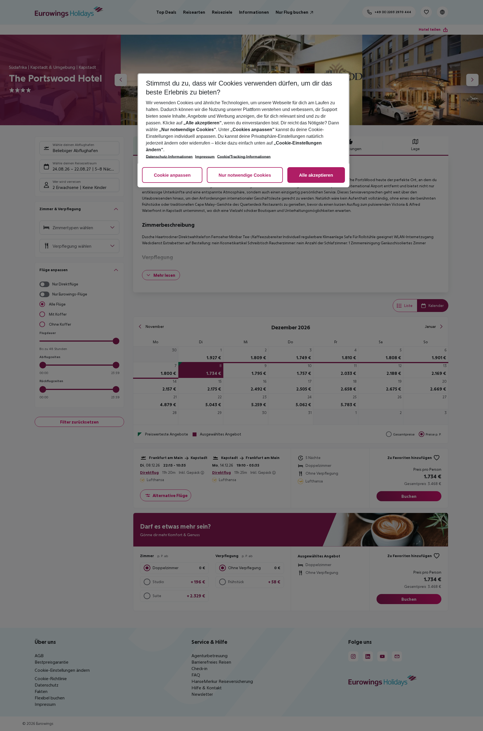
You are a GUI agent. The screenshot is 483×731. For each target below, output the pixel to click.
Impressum (205, 157)
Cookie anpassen (172, 175)
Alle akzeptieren (316, 175)
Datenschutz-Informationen (169, 157)
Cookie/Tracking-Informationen (244, 157)
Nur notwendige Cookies (245, 175)
